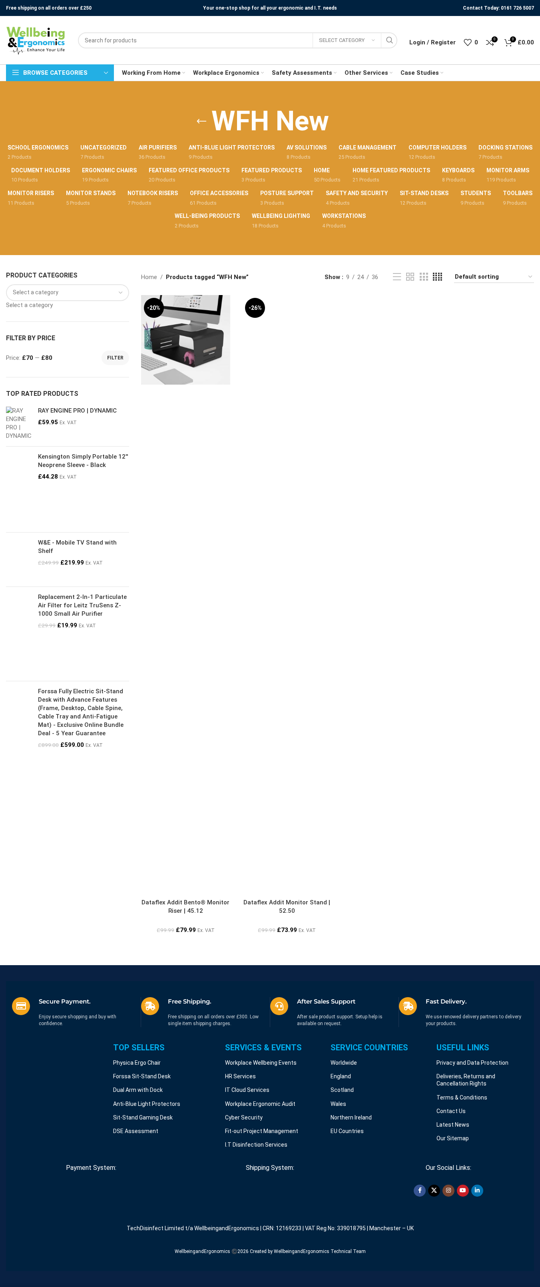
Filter (115, 358)
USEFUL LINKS (462, 1047)
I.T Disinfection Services (256, 1144)
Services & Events (263, 1047)
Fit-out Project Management (261, 1131)
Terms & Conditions (461, 1097)
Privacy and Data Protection (472, 1063)
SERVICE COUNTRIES (369, 1047)
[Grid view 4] (437, 277)
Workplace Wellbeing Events (261, 1063)
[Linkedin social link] (477, 1191)
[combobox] (29, 305)
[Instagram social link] (448, 1191)
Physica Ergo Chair (137, 1063)
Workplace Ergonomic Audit (260, 1104)
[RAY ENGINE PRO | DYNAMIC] (19, 423)
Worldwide (344, 1063)
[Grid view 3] (424, 277)
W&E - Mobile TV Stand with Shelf (77, 547)
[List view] (397, 277)
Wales (338, 1104)
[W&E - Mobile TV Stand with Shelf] (19, 560)
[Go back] (201, 122)
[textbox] (29, 305)
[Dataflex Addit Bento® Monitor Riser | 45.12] (185, 339)
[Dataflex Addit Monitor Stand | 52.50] (286, 595)
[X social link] (434, 1191)
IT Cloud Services (247, 1090)
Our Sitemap (452, 1138)
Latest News (452, 1124)
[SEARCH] (389, 40)
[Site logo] (36, 40)
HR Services (240, 1076)
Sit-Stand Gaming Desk (143, 1117)
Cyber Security (244, 1117)
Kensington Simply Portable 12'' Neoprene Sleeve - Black (83, 461)
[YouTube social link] (463, 1191)
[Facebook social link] (420, 1191)
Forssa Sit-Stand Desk (142, 1076)
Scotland (342, 1090)
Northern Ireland (351, 1117)
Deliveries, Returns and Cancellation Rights (465, 1080)
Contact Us (451, 1111)
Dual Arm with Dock (138, 1090)
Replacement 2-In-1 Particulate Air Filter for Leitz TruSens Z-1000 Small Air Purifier (82, 605)
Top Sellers (139, 1047)
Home (149, 277)
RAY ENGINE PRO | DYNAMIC (77, 410)
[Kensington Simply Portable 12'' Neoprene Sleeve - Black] (19, 489)
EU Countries (347, 1131)
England (341, 1076)
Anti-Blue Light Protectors (146, 1104)
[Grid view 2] (410, 277)
